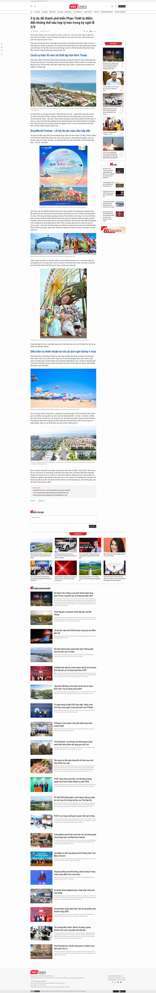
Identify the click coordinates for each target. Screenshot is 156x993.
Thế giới (96, 12)
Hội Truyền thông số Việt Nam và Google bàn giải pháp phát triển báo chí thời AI (40, 578)
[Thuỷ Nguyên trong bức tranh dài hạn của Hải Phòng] (120, 184)
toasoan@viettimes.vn (116, 976)
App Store (116, 991)
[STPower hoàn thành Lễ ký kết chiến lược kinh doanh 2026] (41, 729)
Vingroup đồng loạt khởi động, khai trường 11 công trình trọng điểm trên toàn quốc (74, 873)
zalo (115, 982)
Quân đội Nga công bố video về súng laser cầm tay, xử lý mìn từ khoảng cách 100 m (65, 578)
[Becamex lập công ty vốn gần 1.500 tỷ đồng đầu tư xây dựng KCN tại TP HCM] (41, 545)
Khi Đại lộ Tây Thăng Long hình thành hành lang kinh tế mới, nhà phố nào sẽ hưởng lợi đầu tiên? (110, 65)
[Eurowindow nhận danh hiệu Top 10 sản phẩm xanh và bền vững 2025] (41, 914)
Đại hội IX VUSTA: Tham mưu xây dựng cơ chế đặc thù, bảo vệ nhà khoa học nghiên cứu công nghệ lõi (115, 578)
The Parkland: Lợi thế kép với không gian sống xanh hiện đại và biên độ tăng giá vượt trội (73, 743)
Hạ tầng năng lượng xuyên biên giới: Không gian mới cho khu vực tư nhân (108, 204)
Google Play (123, 991)
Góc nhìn (44, 12)
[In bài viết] (87, 31)
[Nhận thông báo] (112, 6)
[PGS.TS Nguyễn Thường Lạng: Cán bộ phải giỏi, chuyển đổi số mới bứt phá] (90, 545)
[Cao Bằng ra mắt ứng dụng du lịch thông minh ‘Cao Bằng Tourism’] (41, 859)
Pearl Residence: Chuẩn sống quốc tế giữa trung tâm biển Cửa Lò (74, 947)
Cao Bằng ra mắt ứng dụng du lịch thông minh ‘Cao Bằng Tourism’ (75, 854)
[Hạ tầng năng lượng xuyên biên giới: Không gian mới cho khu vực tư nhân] (120, 204)
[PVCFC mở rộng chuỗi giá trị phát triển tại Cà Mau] (41, 821)
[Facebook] (84, 31)
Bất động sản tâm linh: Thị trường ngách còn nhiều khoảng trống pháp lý (89, 578)
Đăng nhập (122, 6)
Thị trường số (77, 12)
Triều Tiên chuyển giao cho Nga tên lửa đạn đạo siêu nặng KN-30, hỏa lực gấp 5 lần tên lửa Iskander (110, 155)
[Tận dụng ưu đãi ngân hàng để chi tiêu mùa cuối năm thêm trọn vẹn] (41, 766)
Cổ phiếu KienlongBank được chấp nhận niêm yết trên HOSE (74, 891)
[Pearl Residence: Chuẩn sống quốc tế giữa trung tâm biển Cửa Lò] (41, 951)
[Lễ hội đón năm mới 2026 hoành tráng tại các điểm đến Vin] (120, 193)
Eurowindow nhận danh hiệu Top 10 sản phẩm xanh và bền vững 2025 (75, 910)
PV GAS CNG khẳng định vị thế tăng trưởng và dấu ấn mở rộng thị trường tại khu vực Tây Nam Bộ (74, 798)
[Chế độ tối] (116, 6)
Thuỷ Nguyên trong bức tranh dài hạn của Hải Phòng (108, 184)
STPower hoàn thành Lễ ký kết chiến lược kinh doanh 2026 (73, 724)
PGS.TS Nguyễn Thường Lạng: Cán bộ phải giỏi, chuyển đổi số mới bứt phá (89, 555)
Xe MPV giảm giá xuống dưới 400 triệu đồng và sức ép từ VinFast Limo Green (110, 111)
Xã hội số (37, 12)
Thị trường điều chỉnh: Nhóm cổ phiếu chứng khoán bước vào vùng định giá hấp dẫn (72, 928)
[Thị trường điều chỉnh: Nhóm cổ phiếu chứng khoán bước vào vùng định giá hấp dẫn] (41, 933)
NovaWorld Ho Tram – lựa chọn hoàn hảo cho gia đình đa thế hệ (51, 490)
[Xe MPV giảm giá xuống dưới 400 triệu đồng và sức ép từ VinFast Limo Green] (113, 100)
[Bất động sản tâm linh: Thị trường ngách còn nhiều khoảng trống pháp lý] (90, 568)
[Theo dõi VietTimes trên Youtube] (118, 982)
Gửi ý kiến (92, 526)
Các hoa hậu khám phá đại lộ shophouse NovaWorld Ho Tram (51, 492)
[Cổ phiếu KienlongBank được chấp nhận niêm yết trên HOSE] (41, 896)
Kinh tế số (52, 12)
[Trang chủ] (31, 12)
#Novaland (41, 500)
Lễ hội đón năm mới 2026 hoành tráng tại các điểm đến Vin (108, 194)
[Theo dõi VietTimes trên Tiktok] (121, 982)
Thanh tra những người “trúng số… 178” (109, 133)
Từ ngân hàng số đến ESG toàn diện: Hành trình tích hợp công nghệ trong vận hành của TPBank (73, 706)
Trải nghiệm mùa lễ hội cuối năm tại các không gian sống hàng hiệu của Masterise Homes (75, 835)
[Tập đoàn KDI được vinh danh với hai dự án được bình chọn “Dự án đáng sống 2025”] (41, 692)
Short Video (88, 12)
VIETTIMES (78, 6)
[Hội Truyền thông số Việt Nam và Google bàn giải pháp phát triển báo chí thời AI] (41, 568)
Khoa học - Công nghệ (64, 12)
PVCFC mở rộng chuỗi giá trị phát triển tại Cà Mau (74, 816)
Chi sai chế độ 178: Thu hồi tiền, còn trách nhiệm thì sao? (111, 88)
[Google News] (93, 31)
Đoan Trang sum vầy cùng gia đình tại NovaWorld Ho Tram (50, 495)
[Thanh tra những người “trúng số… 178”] (113, 124)
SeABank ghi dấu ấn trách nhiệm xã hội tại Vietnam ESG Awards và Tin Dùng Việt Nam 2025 (108, 216)
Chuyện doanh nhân (106, 12)
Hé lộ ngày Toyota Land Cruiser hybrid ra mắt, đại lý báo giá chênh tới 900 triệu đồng (66, 555)
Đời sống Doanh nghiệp (41, 588)
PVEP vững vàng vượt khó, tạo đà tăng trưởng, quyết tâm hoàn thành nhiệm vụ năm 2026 (73, 780)
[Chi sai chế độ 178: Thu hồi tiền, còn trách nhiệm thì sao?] (113, 78)
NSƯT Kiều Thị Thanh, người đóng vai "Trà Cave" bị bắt (114, 555)
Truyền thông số (120, 12)
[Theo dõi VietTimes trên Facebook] (112, 982)
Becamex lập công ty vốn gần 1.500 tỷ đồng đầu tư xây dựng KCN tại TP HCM (40, 555)
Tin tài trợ (35, 31)
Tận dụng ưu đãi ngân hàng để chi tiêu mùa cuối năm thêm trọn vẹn (73, 761)
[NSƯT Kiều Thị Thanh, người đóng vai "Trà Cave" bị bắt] (115, 545)
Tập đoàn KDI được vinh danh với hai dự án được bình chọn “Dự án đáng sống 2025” (73, 687)
